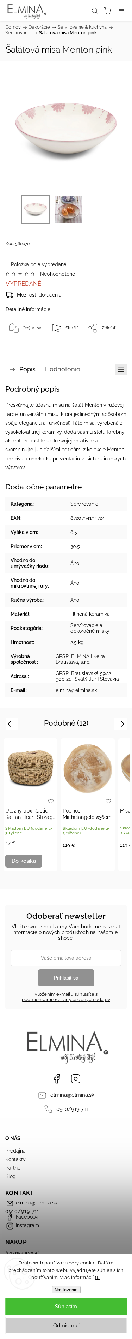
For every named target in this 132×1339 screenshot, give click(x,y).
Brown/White (82, 861)
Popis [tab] (27, 369)
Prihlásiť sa (66, 978)
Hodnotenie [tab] (62, 369)
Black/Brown (93, 861)
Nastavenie (66, 1289)
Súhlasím (66, 1306)
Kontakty (15, 1159)
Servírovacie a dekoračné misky (89, 628)
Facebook (56, 1078)
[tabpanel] (30, 804)
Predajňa (15, 1151)
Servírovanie (84, 504)
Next (121, 723)
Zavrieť (110, 345)
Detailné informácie (28, 309)
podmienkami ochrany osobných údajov (66, 999)
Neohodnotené (57, 274)
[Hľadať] (94, 10)
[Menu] (121, 11)
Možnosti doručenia (39, 295)
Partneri (14, 1168)
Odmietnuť (66, 1325)
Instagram (75, 1078)
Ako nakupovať (22, 1253)
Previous (13, 723)
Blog (10, 1176)
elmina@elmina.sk (72, 1095)
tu (97, 1277)
